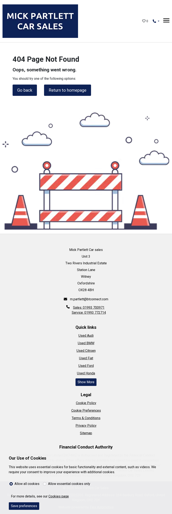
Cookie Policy (86, 403)
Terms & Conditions (86, 418)
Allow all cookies (26, 484)
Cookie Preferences (86, 410)
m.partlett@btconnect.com (88, 299)
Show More (86, 382)
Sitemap (86, 433)
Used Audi (86, 336)
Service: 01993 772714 (89, 313)
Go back (24, 90)
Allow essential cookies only (69, 484)
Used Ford (86, 366)
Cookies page (58, 496)
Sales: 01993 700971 (88, 308)
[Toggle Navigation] (166, 21)
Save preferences (24, 506)
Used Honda (86, 373)
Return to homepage (67, 90)
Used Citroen (86, 351)
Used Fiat (86, 358)
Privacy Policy (86, 426)
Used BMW (86, 343)
